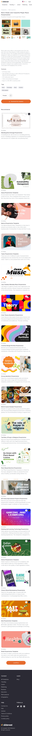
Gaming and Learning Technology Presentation (15, 529)
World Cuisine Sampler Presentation (11, 407)
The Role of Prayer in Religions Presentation (13, 437)
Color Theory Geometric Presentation (12, 315)
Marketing (24, 4)
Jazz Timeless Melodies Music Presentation (13, 284)
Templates (4, 4)
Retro (3, 87)
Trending (11, 4)
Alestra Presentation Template (10, 223)
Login (29, 1)
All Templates (5, 679)
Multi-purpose (12, 9)
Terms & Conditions (6, 713)
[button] (3, 27)
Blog (18, 679)
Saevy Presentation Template (9, 192)
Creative (21, 87)
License (3, 711)
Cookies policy (5, 718)
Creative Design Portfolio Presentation (12, 345)
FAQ (2, 708)
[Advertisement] (16, 57)
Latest (18, 4)
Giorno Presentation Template (10, 559)
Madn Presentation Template (9, 651)
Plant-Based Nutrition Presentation (11, 468)
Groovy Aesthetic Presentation (10, 376)
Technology (9, 87)
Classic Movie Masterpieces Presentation (13, 590)
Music (15, 87)
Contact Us (4, 706)
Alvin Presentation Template (9, 621)
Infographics (4, 697)
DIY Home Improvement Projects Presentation (14, 498)
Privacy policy (5, 716)
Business (3, 689)
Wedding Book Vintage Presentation (11, 132)
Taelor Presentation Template (10, 254)
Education (4, 692)
